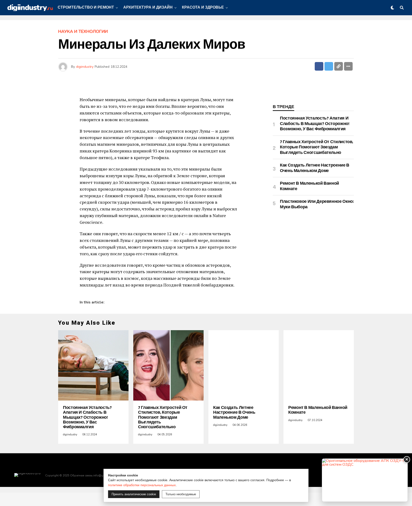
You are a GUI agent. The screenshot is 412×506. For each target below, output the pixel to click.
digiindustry (84, 66)
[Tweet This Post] (328, 66)
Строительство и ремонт (86, 7)
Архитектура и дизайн (148, 7)
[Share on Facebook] (319, 66)
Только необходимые (180, 494)
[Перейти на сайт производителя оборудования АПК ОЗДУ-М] (364, 480)
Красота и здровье (203, 7)
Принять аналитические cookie (134, 494)
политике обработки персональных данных (142, 485)
